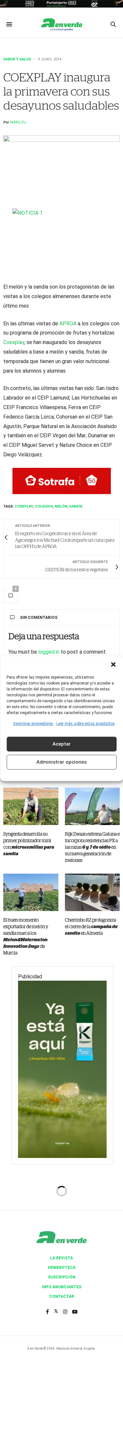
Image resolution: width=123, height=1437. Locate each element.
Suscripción (61, 1277)
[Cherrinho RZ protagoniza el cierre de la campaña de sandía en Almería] (92, 892)
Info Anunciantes (61, 1287)
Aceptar (61, 744)
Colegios (44, 506)
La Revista (61, 1258)
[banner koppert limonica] (62, 1069)
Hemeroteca (61, 1267)
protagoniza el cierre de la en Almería (91, 927)
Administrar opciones (61, 762)
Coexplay (13, 342)
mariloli (18, 122)
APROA (67, 323)
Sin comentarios (38, 617)
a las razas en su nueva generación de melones (92, 847)
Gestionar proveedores (33, 723)
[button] (113, 664)
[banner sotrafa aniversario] (61, 480)
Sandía (75, 506)
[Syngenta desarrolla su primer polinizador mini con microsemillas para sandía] (30, 806)
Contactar (61, 1296)
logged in (48, 652)
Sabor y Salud (17, 59)
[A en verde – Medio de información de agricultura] (61, 24)
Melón (61, 506)
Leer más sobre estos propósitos (85, 723)
